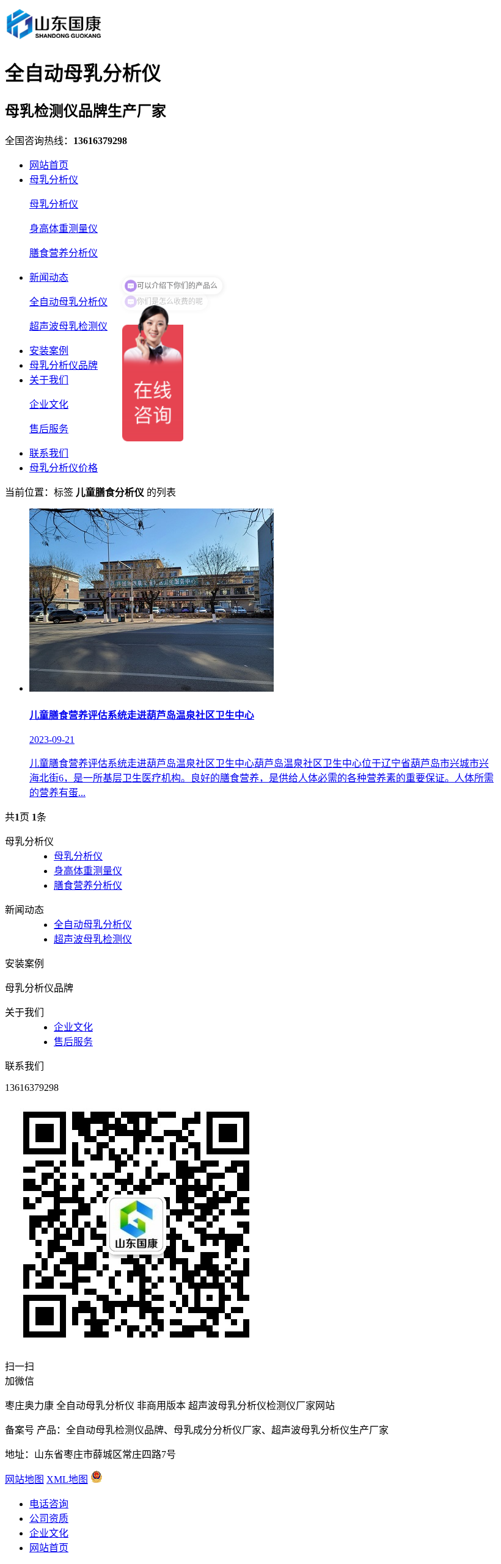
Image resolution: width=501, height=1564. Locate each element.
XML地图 (67, 1479)
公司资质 (48, 1518)
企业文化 (48, 404)
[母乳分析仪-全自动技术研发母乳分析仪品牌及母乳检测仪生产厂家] (53, 39)
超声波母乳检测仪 (68, 326)
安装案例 (48, 351)
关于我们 (48, 380)
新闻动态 (48, 277)
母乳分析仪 (53, 180)
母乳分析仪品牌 (63, 365)
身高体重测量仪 (63, 228)
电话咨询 (48, 1504)
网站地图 (24, 1479)
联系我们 (48, 453)
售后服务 (48, 429)
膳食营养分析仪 (63, 253)
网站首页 (48, 165)
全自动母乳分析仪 (68, 302)
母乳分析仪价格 (63, 468)
